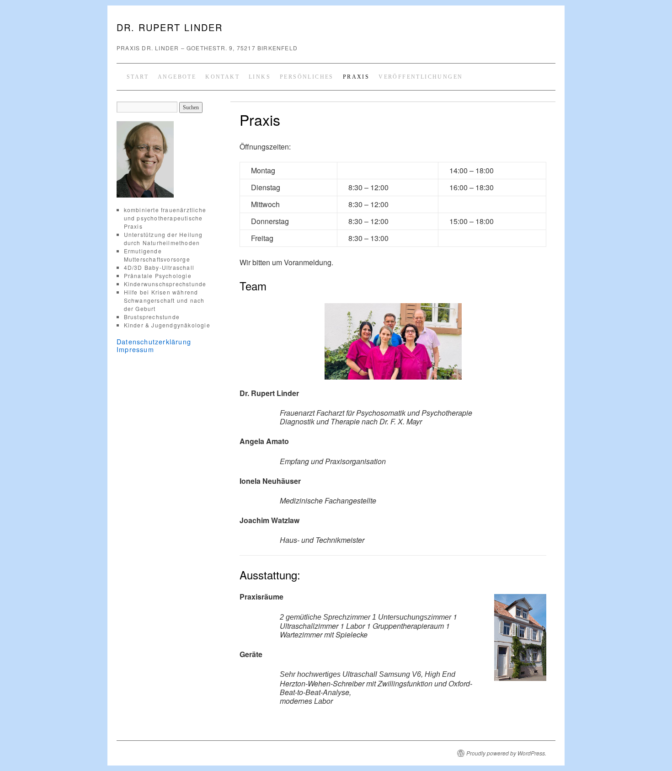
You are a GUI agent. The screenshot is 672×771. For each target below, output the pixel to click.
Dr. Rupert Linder (170, 27)
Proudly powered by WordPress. (506, 753)
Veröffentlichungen (421, 77)
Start (138, 77)
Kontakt (222, 77)
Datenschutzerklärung (154, 341)
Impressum (135, 349)
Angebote (177, 77)
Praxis (356, 77)
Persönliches (307, 77)
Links (260, 77)
